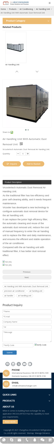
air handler (8, 295)
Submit (10, 352)
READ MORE (10, 422)
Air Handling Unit (12, 64)
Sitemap (30, 433)
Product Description (13, 182)
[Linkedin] (13, 364)
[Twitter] (19, 364)
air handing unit (35, 291)
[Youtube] (24, 364)
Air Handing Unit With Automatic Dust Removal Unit (26, 286)
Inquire (13, 163)
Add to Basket (33, 163)
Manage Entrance (42, 433)
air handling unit (24, 295)
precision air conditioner (14, 291)
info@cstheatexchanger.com (24, 385)
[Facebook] (7, 364)
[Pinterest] (30, 364)
